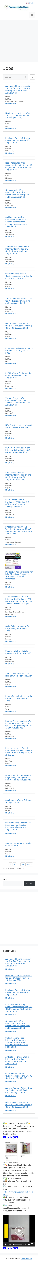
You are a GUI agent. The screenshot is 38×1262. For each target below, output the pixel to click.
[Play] (6, 1244)
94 (23, 864)
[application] (19, 1231)
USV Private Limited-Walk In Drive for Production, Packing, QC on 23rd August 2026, (18, 1104)
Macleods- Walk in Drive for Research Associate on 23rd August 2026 (18, 992)
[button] (32, 77)
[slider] (17, 1244)
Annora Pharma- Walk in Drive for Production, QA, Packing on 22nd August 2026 (18, 1090)
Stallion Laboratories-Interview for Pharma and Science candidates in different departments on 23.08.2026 (16, 1042)
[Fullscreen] (32, 1244)
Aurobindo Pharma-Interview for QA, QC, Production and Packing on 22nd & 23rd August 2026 (18, 962)
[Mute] (29, 1244)
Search (6, 879)
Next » (29, 864)
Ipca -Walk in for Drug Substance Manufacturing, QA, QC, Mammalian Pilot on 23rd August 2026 (19, 1007)
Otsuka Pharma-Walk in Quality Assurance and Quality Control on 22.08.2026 (18, 1075)
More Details (9, 969)
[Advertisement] (19, 40)
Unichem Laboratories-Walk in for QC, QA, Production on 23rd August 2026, (18, 977)
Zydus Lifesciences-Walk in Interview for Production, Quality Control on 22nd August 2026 (17, 1060)
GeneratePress (26, 1259)
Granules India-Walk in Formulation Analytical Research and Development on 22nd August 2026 (17, 1024)
